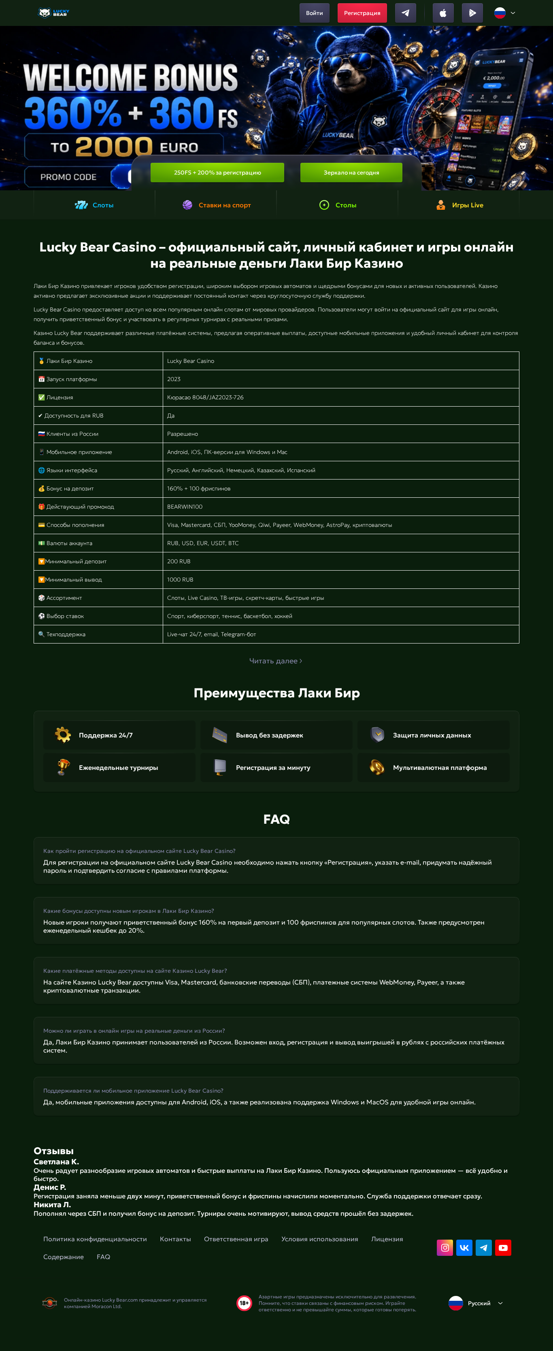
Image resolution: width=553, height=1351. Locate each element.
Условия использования (319, 1239)
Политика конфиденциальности (95, 1239)
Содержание (63, 1257)
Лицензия (387, 1239)
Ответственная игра (236, 1239)
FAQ (103, 1257)
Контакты (175, 1239)
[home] (54, 13)
